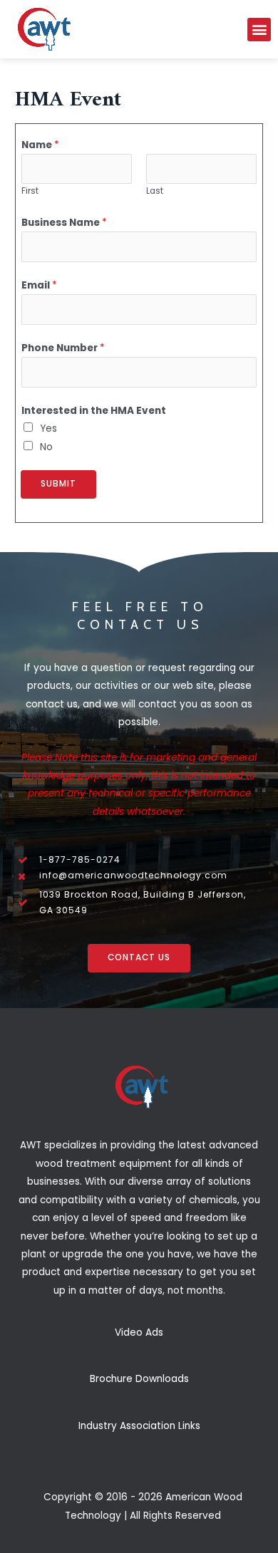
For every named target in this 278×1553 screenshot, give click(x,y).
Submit (58, 483)
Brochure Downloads (139, 1379)
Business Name (64, 222)
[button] (259, 29)
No (46, 447)
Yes (48, 428)
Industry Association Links (139, 1426)
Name (40, 145)
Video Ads (139, 1332)
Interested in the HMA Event (93, 410)
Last (154, 191)
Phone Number (63, 348)
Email (39, 285)
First (29, 191)
